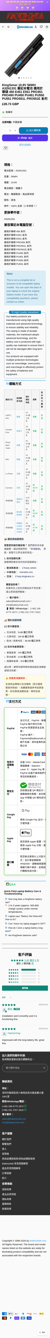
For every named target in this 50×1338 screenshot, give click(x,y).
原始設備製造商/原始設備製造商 (18, 1158)
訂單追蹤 (6, 1173)
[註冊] (44, 1068)
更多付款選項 (25, 145)
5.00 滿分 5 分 (31, 960)
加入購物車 (35, 130)
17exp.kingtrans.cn (24, 576)
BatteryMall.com (38, 1240)
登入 (4, 1149)
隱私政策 (6, 1199)
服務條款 (6, 1204)
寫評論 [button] (25, 988)
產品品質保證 (9, 1194)
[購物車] (47, 27)
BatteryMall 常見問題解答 (15, 1163)
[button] (14, 970)
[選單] (3, 27)
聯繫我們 (6, 1144)
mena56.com (26, 572)
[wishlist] (41, 27)
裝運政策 (6, 1209)
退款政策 (6, 1189)
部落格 (5, 1154)
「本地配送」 (35, 549)
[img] (9, 1005)
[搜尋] (8, 27)
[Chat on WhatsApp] (25, 1106)
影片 (4, 1178)
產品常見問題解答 (11, 1168)
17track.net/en (29, 568)
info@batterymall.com (13, 1122)
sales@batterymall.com (14, 1119)
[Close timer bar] (47, 2)
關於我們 (6, 1139)
